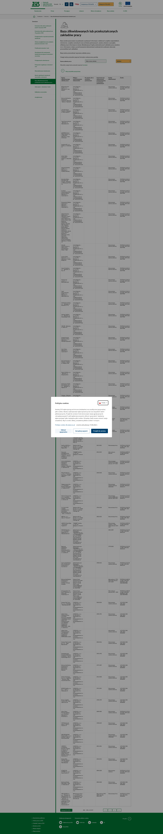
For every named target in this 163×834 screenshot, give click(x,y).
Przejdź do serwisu (99, 431)
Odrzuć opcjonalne (63, 431)
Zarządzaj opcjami (81, 431)
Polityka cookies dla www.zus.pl (65, 425)
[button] (103, 403)
